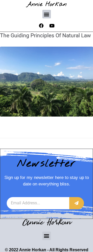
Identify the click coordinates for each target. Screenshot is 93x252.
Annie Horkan (47, 4)
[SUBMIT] (76, 203)
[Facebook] (41, 25)
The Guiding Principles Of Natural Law (45, 35)
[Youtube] (52, 25)
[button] (46, 14)
